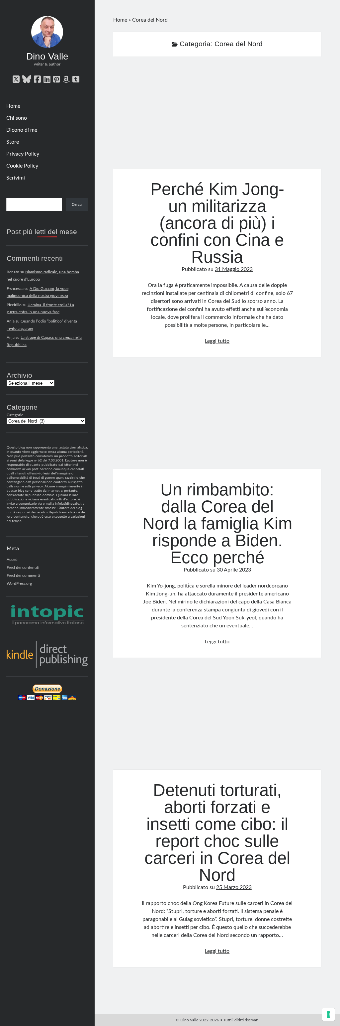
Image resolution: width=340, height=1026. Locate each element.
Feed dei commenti (23, 575)
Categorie (15, 415)
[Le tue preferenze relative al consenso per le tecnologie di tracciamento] (328, 1014)
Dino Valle (47, 56)
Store (12, 142)
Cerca (77, 204)
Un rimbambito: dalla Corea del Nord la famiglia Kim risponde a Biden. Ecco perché (217, 417)
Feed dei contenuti (23, 568)
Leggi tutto (217, 341)
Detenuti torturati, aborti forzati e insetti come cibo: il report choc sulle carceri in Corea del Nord (217, 718)
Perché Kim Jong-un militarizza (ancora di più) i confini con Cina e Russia (217, 116)
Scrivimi (15, 178)
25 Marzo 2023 (234, 887)
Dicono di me (21, 130)
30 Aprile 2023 (234, 570)
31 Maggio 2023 (234, 269)
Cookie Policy (22, 166)
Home (13, 106)
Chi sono (16, 118)
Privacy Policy (22, 154)
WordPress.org (19, 583)
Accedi (13, 560)
